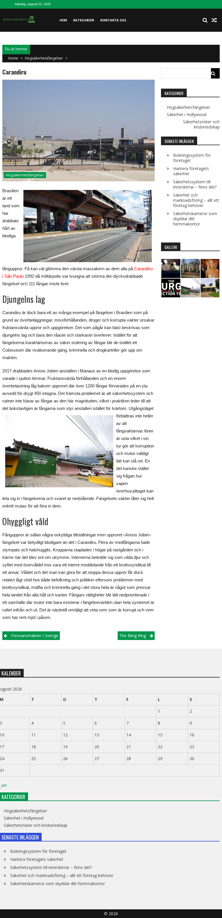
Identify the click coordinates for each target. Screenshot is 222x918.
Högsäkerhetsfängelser (44, 58)
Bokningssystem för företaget (192, 157)
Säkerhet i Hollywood (186, 114)
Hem (63, 20)
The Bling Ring (132, 635)
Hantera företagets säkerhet (191, 171)
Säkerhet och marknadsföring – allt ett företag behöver (196, 200)
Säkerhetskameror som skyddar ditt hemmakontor (57, 883)
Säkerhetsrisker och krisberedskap (201, 124)
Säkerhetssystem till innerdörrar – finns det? (195, 184)
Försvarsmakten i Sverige (34, 635)
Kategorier (83, 20)
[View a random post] (214, 20)
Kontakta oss (113, 20)
